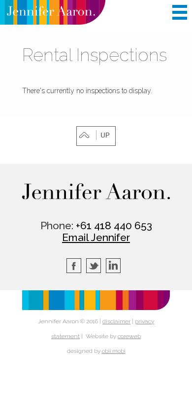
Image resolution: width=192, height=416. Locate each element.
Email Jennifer (96, 237)
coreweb (129, 336)
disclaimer (116, 321)
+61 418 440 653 (114, 225)
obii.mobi (114, 350)
